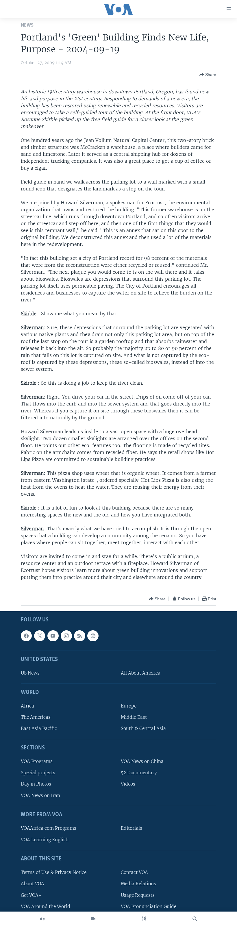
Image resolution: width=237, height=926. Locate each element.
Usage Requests (138, 895)
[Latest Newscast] (42, 919)
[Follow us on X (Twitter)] (39, 635)
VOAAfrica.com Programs (48, 828)
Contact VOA (134, 872)
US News (30, 673)
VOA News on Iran (40, 795)
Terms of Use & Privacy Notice (53, 872)
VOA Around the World (45, 906)
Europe (128, 706)
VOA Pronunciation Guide (148, 906)
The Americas (36, 717)
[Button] (207, 74)
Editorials (131, 828)
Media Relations (138, 884)
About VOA (32, 884)
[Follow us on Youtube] (52, 635)
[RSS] (79, 635)
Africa (27, 706)
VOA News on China (142, 761)
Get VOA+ (31, 895)
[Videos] (93, 919)
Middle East (134, 717)
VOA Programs (37, 761)
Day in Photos (36, 784)
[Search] (194, 919)
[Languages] (144, 919)
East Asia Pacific (39, 728)
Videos (128, 784)
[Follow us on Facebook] (26, 635)
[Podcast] (92, 635)
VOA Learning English (44, 839)
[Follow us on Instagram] (66, 635)
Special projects (38, 773)
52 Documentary (139, 773)
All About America (140, 673)
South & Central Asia (143, 728)
